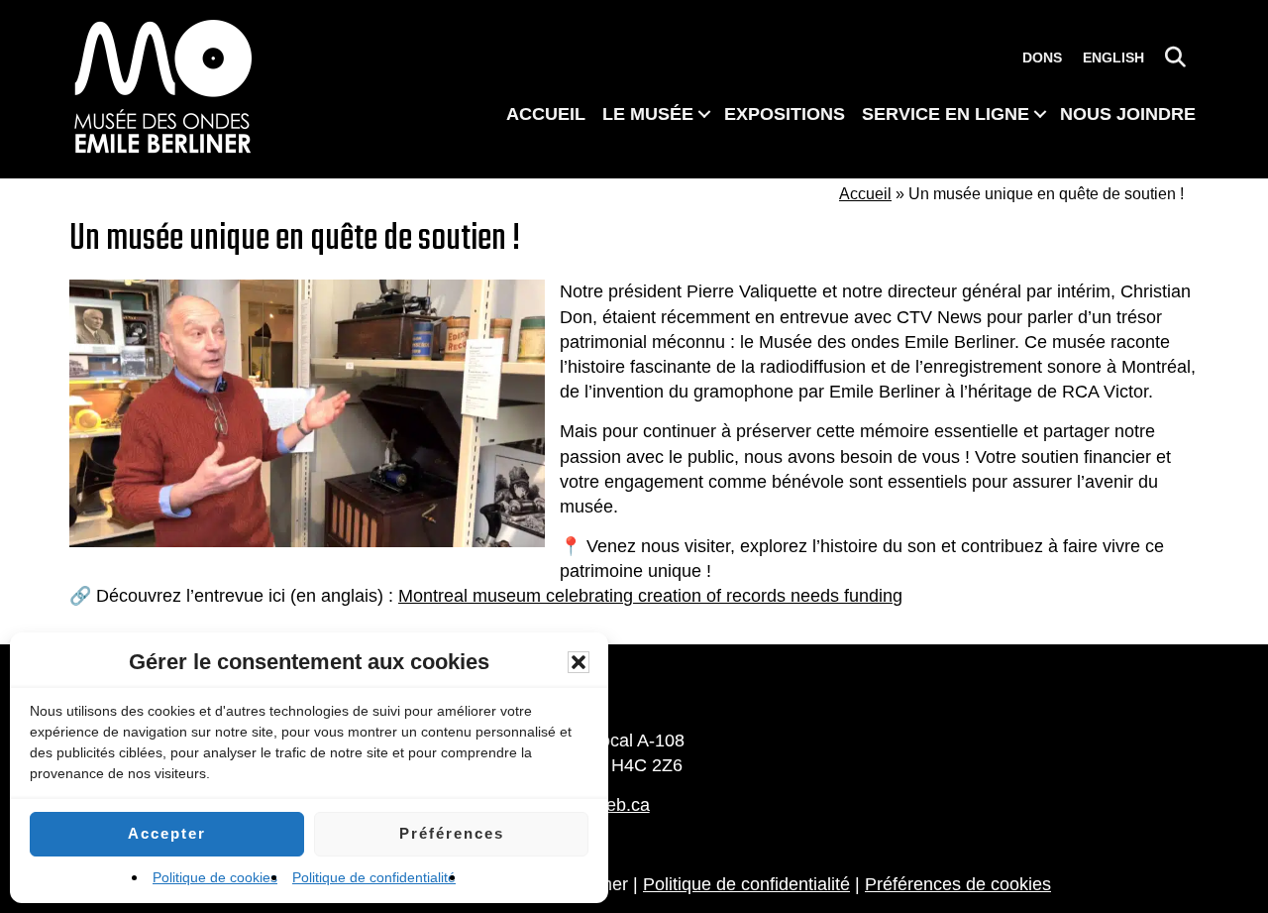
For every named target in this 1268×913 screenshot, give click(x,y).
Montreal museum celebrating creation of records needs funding (650, 596)
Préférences (451, 833)
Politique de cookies (215, 877)
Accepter (167, 833)
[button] (578, 662)
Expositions (784, 114)
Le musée (647, 114)
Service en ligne (945, 114)
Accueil (545, 114)
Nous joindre (1128, 114)
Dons (1042, 57)
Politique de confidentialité (374, 877)
